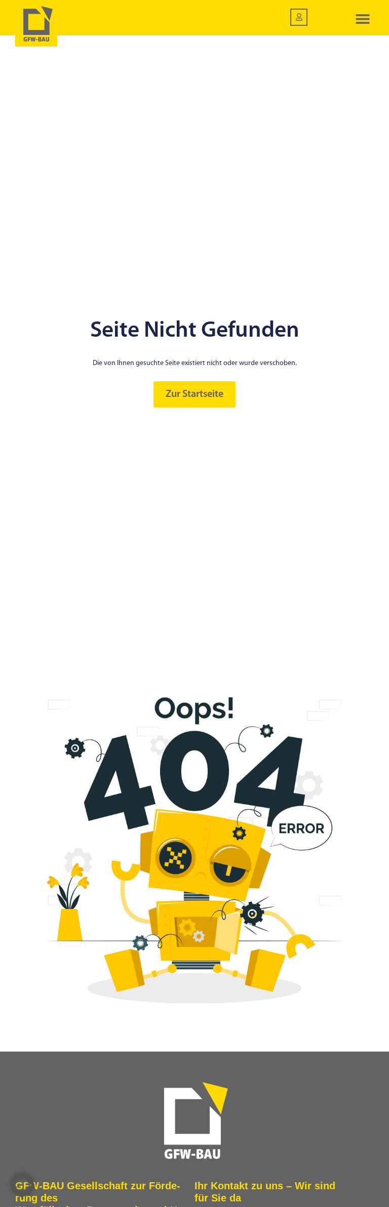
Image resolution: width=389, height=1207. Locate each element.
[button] (362, 19)
